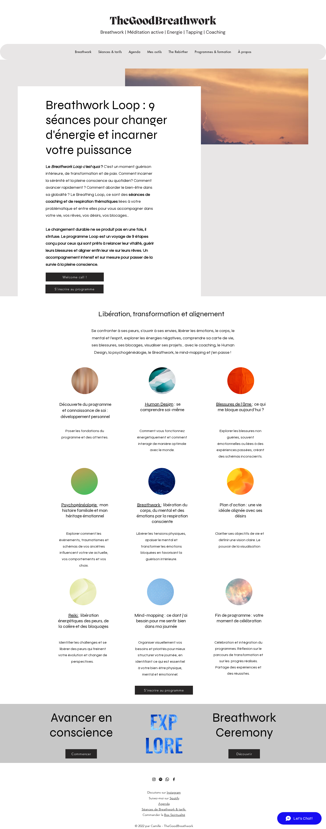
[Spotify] (160, 779)
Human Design (159, 404)
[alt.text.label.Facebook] (174, 779)
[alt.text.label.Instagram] (154, 779)
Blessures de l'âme (234, 404)
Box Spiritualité (174, 815)
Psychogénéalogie (79, 505)
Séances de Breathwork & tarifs (164, 809)
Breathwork (149, 505)
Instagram (174, 792)
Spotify (174, 798)
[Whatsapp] (167, 779)
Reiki (73, 615)
